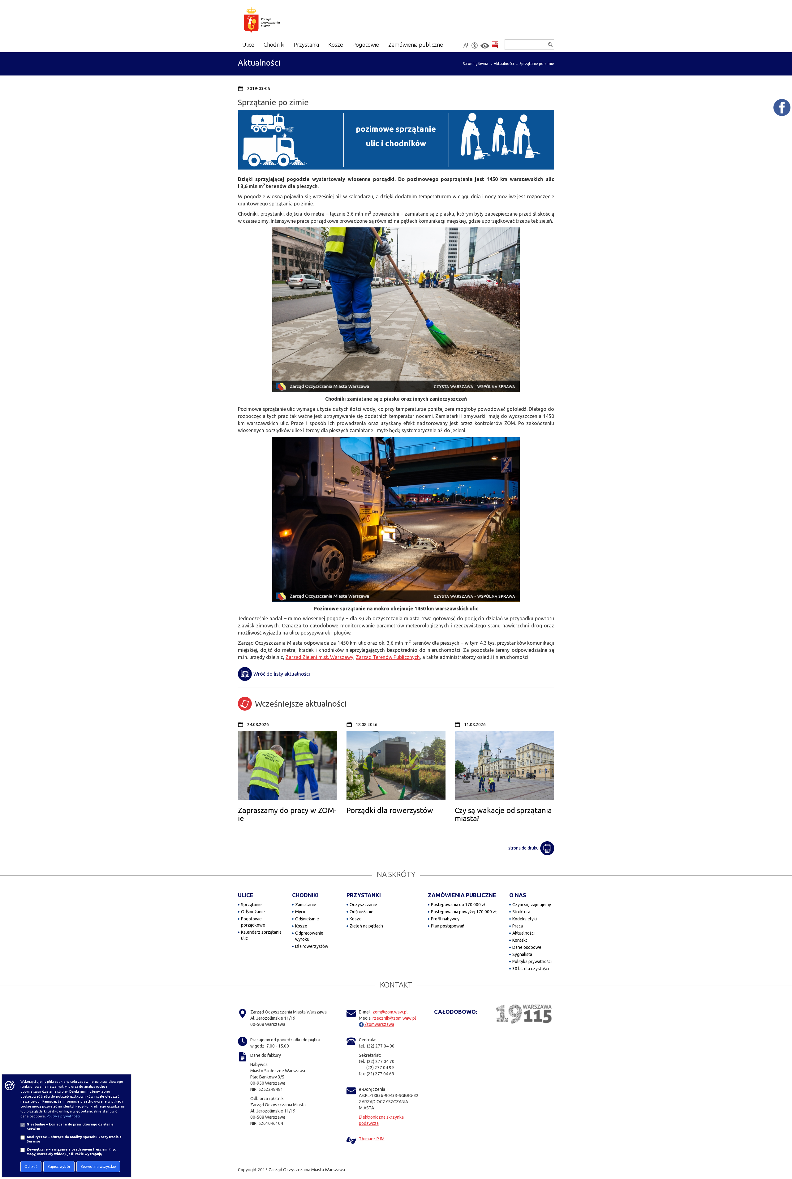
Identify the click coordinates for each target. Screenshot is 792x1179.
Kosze (301, 925)
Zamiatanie (305, 904)
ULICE (245, 895)
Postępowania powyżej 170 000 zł (464, 911)
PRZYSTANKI (363, 895)
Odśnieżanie (253, 911)
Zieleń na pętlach (366, 925)
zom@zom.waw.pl (390, 1011)
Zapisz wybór (59, 1166)
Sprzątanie (251, 904)
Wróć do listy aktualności (281, 674)
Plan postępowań (447, 925)
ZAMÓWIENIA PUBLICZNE (462, 895)
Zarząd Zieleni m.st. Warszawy (319, 657)
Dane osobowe (526, 947)
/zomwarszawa (379, 1024)
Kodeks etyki (524, 918)
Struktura (521, 911)
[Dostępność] (474, 45)
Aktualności (504, 64)
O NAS (517, 895)
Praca (517, 925)
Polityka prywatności (532, 961)
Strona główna (475, 64)
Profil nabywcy (445, 918)
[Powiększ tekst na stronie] (466, 45)
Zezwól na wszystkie (98, 1166)
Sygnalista (522, 954)
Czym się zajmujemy (531, 904)
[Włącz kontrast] (484, 46)
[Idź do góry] (783, 1155)
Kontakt (519, 940)
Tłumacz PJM (372, 1138)
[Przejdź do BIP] (495, 45)
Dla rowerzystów (311, 946)
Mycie (301, 911)
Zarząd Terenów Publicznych (388, 657)
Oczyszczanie (363, 904)
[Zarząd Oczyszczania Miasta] (274, 21)
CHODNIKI (305, 895)
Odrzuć (30, 1166)
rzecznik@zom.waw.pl (394, 1018)
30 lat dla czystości (530, 968)
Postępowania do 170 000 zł (458, 904)
